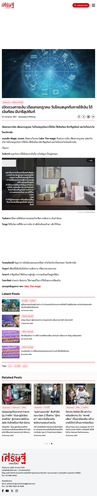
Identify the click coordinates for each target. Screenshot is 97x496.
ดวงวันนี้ (17, 366)
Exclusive (6, 407)
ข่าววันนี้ (24, 300)
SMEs (24, 407)
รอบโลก (32, 300)
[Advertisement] (49, 29)
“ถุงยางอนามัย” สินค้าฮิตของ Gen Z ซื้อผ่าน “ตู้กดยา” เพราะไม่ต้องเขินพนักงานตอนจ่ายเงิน (47, 417)
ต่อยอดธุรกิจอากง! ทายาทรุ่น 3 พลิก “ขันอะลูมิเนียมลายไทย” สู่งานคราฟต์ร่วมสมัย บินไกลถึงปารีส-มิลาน (16, 417)
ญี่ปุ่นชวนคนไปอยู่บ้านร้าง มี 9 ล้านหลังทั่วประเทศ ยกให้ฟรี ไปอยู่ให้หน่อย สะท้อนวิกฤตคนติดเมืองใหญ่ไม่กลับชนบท (56, 305)
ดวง (10, 366)
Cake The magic (32, 286)
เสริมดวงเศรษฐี (17, 102)
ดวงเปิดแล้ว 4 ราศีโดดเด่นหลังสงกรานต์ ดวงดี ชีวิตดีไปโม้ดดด (45, 351)
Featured (6, 102)
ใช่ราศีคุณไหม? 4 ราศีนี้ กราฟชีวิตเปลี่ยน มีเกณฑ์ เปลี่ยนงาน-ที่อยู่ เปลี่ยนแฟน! (51, 335)
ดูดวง (25, 366)
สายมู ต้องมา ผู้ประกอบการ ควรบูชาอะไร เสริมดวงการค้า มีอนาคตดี (47, 319)
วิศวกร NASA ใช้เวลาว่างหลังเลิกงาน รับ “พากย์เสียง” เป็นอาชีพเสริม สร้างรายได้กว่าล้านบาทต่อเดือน (80, 417)
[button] (45, 443)
